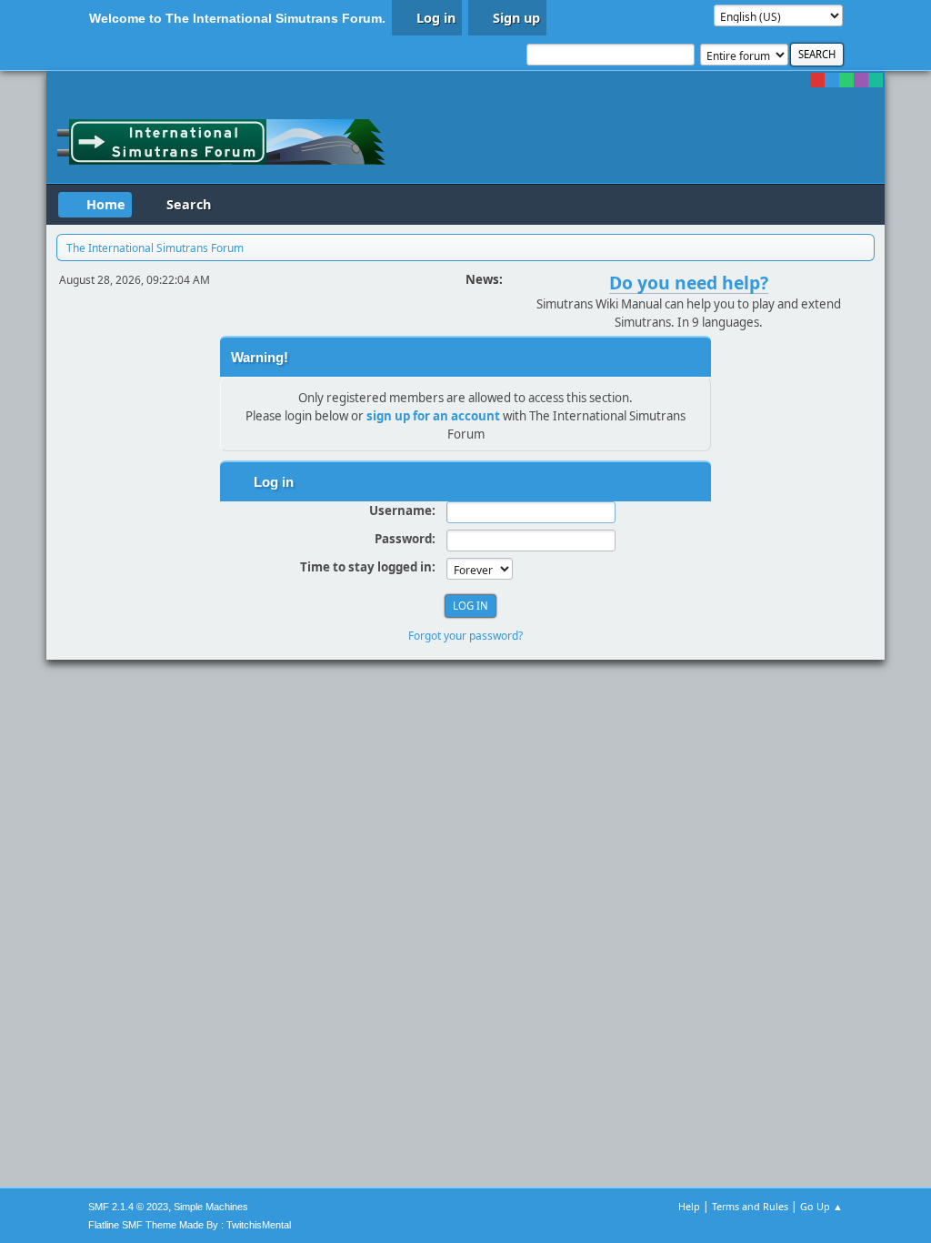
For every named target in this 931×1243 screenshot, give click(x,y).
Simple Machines (211, 1206)
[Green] (846, 80)
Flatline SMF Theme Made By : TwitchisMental (189, 1224)
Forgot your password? (465, 635)
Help (689, 1206)
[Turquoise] (875, 80)
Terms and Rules (750, 1206)
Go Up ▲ (821, 1206)
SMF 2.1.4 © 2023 (128, 1206)
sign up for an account (433, 416)
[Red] (817, 80)
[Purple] (861, 80)
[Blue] (832, 80)
